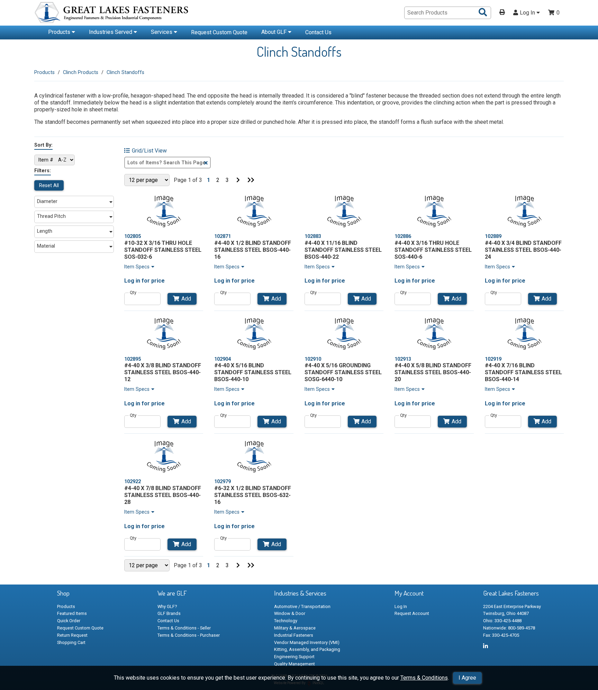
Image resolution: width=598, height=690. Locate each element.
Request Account (412, 613)
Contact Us (318, 32)
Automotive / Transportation (302, 606)
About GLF (274, 32)
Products (60, 32)
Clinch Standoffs (125, 72)
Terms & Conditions (424, 677)
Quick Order (68, 620)
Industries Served (111, 32)
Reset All (49, 185)
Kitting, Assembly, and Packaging (307, 649)
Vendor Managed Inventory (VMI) (306, 642)
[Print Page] (502, 12)
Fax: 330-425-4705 (501, 635)
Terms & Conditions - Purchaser (188, 635)
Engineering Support (294, 656)
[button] (74, 202)
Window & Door (289, 613)
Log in (132, 280)
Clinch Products (80, 72)
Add (186, 298)
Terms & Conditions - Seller (184, 628)
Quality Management (294, 663)
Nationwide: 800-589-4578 (509, 628)
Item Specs (137, 266)
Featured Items (72, 613)
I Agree (467, 677)
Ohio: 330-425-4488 (502, 620)
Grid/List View (149, 151)
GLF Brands (169, 613)
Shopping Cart (71, 642)
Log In (528, 13)
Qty (133, 292)
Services (162, 32)
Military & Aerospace (295, 628)
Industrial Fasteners (293, 635)
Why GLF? (167, 606)
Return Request (72, 635)
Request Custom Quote (219, 32)
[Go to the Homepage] (112, 14)
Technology (285, 620)
